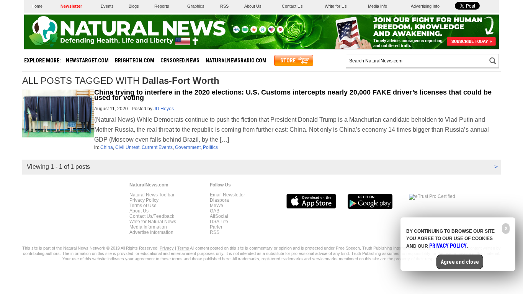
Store (288, 60)
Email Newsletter (227, 195)
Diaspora (219, 200)
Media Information (148, 227)
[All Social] (262, 31)
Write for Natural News (152, 221)
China (106, 147)
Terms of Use (143, 205)
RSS (224, 6)
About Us (253, 6)
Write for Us (336, 6)
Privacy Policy (144, 200)
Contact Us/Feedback (151, 216)
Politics (210, 147)
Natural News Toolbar (152, 195)
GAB (214, 211)
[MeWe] (236, 31)
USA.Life (219, 221)
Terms (183, 248)
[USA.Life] (271, 31)
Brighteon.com (134, 60)
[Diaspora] (253, 31)
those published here (211, 258)
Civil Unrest (127, 147)
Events (107, 6)
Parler (216, 227)
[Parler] (280, 31)
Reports (161, 6)
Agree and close (460, 262)
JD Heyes (164, 108)
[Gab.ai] (245, 31)
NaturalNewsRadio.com (236, 60)
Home (36, 6)
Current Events (157, 147)
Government (188, 147)
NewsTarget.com (87, 60)
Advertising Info (425, 6)
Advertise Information (151, 232)
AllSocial (219, 216)
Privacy (167, 248)
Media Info (377, 6)
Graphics (195, 6)
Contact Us (292, 6)
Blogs (134, 6)
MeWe (216, 205)
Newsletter (71, 6)
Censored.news (179, 60)
